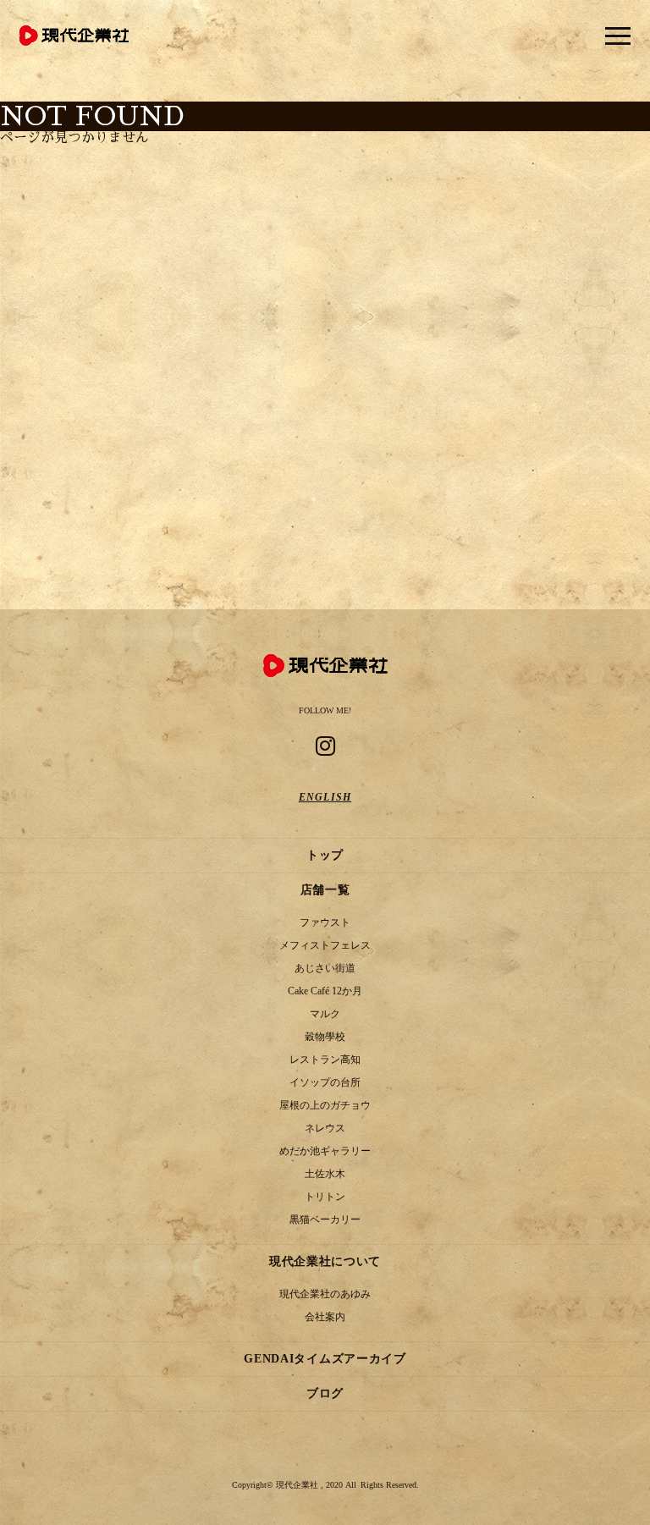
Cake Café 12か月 (325, 991)
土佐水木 (325, 1174)
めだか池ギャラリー (325, 1151)
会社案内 (325, 1317)
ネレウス (325, 1128)
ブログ (325, 1393)
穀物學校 (325, 1037)
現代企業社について (325, 1261)
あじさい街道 (325, 968)
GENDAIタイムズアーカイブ (325, 1358)
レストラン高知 (325, 1059)
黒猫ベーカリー (325, 1219)
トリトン (325, 1197)
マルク (325, 1014)
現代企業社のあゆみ (325, 1294)
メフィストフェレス (325, 945)
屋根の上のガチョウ (325, 1105)
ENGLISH (325, 797)
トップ (325, 855)
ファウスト (325, 922)
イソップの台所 (325, 1082)
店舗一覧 (325, 890)
